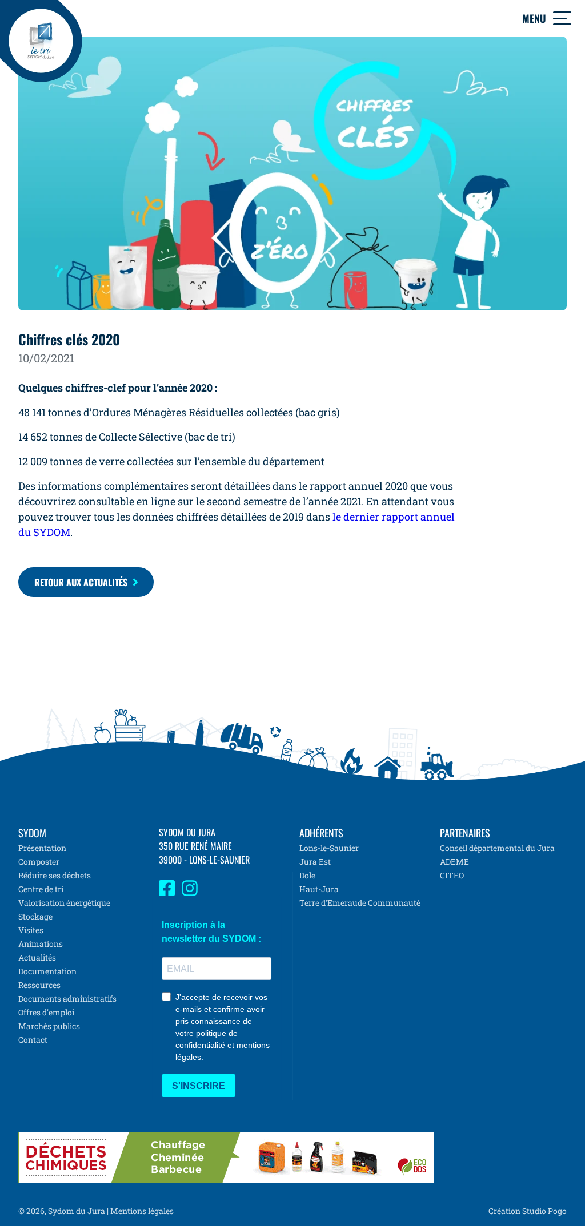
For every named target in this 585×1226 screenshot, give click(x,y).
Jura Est (315, 861)
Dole (307, 875)
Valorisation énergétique (64, 902)
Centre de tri (40, 889)
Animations (40, 943)
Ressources (39, 984)
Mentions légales (142, 1210)
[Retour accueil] (41, 41)
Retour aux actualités (80, 582)
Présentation (42, 847)
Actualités (37, 957)
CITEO (452, 875)
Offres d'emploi (46, 1012)
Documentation (47, 971)
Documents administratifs (67, 998)
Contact (32, 1039)
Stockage (35, 916)
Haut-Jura (319, 889)
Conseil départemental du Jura (497, 847)
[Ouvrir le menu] (562, 18)
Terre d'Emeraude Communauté (359, 902)
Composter (38, 861)
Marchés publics (49, 1026)
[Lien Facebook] (167, 893)
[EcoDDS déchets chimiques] (226, 1157)
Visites (30, 930)
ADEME (454, 861)
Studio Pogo (543, 1210)
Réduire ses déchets (54, 875)
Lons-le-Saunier (329, 847)
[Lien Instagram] (190, 893)
